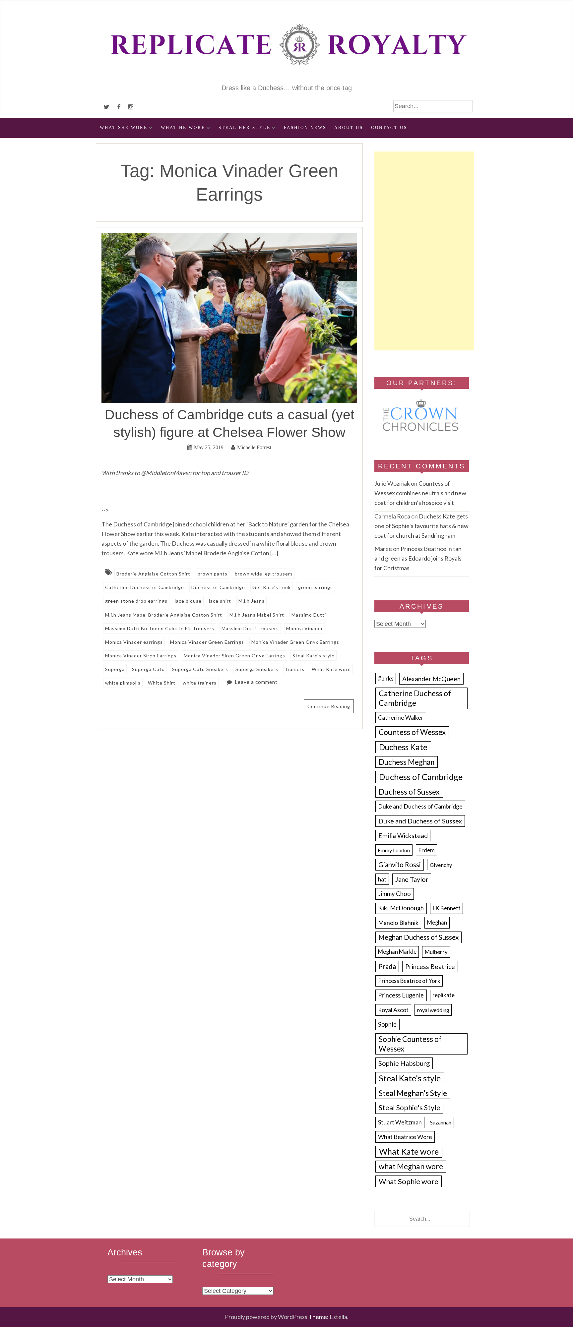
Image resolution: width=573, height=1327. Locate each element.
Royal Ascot (393, 1009)
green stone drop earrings (136, 601)
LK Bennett (447, 908)
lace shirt (220, 601)
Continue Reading (328, 706)
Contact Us (389, 127)
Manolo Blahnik (398, 922)
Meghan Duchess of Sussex (418, 937)
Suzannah (440, 1122)
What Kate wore (331, 669)
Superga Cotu (148, 669)
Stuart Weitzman (400, 1122)
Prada (387, 966)
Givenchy (441, 865)
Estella (338, 1316)
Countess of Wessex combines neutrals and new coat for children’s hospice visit (420, 493)
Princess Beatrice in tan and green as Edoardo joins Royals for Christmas (418, 558)
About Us (348, 127)
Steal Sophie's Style (409, 1107)
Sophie (387, 1024)
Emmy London (394, 850)
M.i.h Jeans (251, 601)
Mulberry (436, 951)
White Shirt (161, 683)
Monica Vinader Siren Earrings (140, 655)
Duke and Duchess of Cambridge (420, 806)
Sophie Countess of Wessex (410, 1044)
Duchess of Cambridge (218, 587)
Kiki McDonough (401, 908)
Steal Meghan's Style (413, 1093)
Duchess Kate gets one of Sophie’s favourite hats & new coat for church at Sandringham (421, 526)
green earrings (315, 587)
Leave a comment (256, 682)
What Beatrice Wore (405, 1136)
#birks (386, 678)
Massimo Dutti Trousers (250, 628)
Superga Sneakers (256, 669)
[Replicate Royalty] (286, 78)
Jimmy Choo (394, 893)
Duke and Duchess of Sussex (420, 821)
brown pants (212, 573)
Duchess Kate (403, 747)
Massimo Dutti (308, 615)
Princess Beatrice (430, 966)
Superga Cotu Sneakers (200, 669)
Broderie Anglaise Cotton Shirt (153, 573)
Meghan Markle (397, 951)
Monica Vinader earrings (134, 642)
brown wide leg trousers (264, 573)
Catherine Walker (400, 717)
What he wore (183, 127)
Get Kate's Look (271, 587)
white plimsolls (123, 683)
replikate (443, 995)
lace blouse (188, 601)
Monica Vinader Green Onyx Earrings (295, 642)
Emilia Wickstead (403, 835)
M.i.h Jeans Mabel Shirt (256, 615)
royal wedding (433, 1010)
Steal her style (245, 127)
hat (382, 879)
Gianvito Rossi (399, 865)
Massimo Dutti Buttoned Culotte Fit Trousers (159, 628)
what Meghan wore (411, 1166)
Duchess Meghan (406, 761)
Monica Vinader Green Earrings (207, 642)
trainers (295, 669)
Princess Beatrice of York (409, 981)
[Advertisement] (424, 250)
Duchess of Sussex (409, 791)
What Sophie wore (408, 1181)
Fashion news (305, 127)
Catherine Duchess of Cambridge (144, 587)
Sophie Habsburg (404, 1063)
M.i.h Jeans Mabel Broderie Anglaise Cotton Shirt (163, 615)
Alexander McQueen (431, 679)
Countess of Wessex (412, 732)
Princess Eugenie (401, 995)
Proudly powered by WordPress (266, 1316)
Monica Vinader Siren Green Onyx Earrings (234, 655)
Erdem (426, 850)
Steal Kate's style (313, 655)
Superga (115, 669)
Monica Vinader (304, 628)
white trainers (200, 683)
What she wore (124, 127)
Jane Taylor (411, 879)
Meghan (437, 922)
